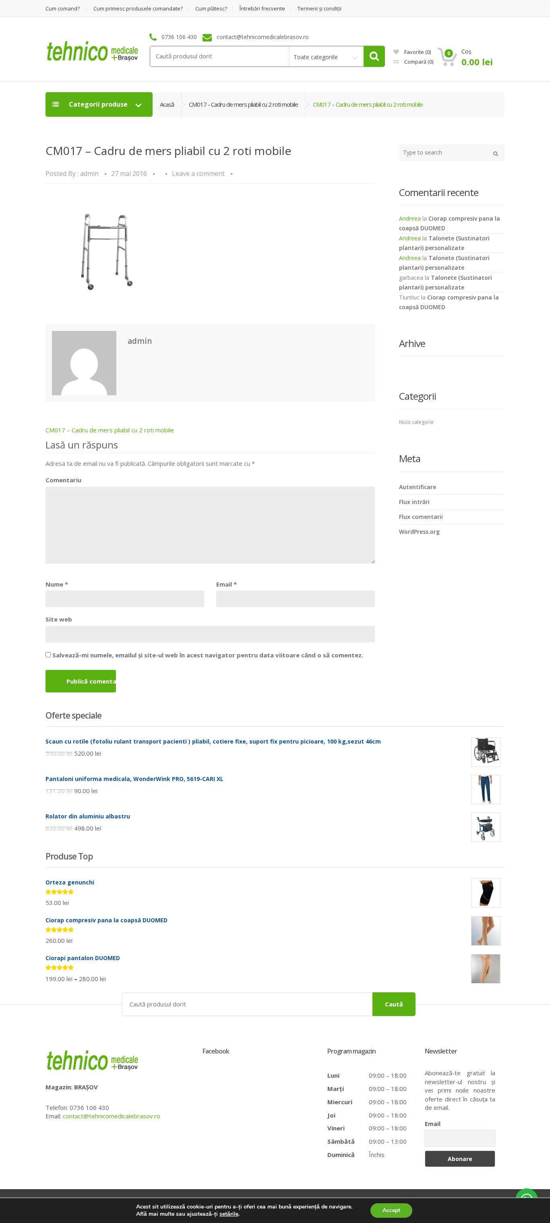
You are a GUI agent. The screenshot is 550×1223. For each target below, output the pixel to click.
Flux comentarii (421, 517)
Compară (418, 61)
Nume (56, 584)
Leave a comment (198, 173)
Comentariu (63, 480)
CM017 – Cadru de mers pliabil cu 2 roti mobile (109, 430)
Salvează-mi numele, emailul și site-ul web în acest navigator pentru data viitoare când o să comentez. (207, 655)
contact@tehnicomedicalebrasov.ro (111, 1116)
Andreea (410, 218)
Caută (394, 1004)
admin (89, 173)
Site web (58, 619)
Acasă (167, 104)
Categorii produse (98, 104)
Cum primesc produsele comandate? (138, 9)
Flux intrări (414, 502)
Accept (391, 1210)
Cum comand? (62, 9)
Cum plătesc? (211, 9)
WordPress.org (419, 531)
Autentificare (417, 487)
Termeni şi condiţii (319, 9)
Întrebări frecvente (262, 9)
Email (226, 584)
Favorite (417, 52)
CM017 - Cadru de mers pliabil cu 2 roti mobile (243, 104)
